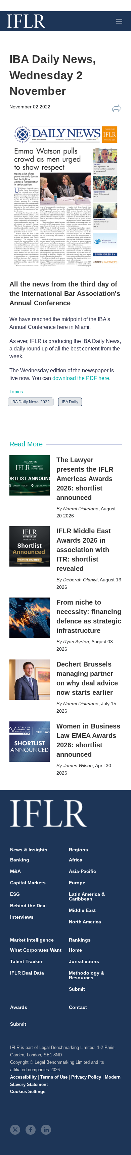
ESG (15, 894)
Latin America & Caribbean (87, 896)
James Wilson (78, 765)
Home (75, 950)
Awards (18, 1007)
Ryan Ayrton (76, 641)
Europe (77, 882)
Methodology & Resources (86, 975)
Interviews (22, 917)
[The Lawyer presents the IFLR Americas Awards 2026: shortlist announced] (29, 475)
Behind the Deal (28, 905)
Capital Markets (28, 882)
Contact (78, 1007)
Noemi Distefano (80, 508)
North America (85, 921)
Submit (77, 989)
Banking (19, 859)
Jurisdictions (84, 961)
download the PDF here (80, 378)
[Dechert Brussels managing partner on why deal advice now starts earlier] (29, 679)
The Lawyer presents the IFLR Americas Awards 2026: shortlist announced (84, 478)
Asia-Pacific (82, 871)
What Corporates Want (35, 950)
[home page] (26, 21)
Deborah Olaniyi (80, 579)
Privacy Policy (86, 1077)
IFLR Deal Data (27, 973)
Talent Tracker (26, 961)
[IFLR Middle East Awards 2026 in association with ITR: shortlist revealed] (29, 546)
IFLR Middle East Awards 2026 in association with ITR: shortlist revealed (83, 549)
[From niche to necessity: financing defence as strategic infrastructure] (29, 618)
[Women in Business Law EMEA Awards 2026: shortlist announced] (29, 741)
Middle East (82, 910)
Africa (75, 859)
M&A (15, 871)
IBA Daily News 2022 (30, 402)
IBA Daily (70, 402)
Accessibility (23, 1077)
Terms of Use (54, 1077)
